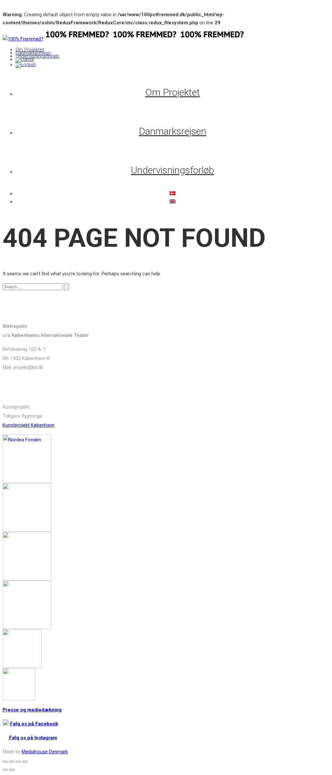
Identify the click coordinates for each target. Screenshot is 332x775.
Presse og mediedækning (32, 710)
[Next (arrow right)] (11, 770)
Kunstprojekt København (28, 425)
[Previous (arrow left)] (5, 770)
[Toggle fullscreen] (18, 762)
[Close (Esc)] (5, 762)
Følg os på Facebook (34, 724)
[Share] (11, 762)
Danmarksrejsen (33, 53)
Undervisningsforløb (37, 56)
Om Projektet (30, 50)
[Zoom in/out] (24, 762)
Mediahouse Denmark (45, 752)
